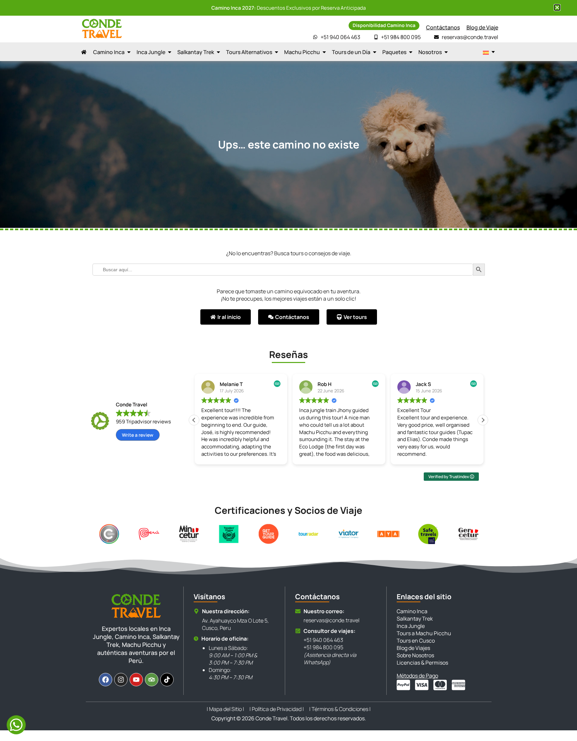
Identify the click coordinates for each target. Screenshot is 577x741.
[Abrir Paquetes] (410, 52)
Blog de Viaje (482, 27)
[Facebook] (105, 679)
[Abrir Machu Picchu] (324, 52)
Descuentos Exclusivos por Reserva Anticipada (288, 7)
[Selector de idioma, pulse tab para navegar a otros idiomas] (488, 52)
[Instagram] (121, 679)
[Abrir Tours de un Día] (374, 52)
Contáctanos (443, 27)
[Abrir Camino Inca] (129, 52)
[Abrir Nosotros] (446, 52)
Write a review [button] (137, 435)
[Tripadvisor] (151, 679)
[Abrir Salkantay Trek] (218, 52)
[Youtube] (136, 679)
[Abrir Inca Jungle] (169, 52)
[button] (483, 420)
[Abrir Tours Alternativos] (276, 52)
